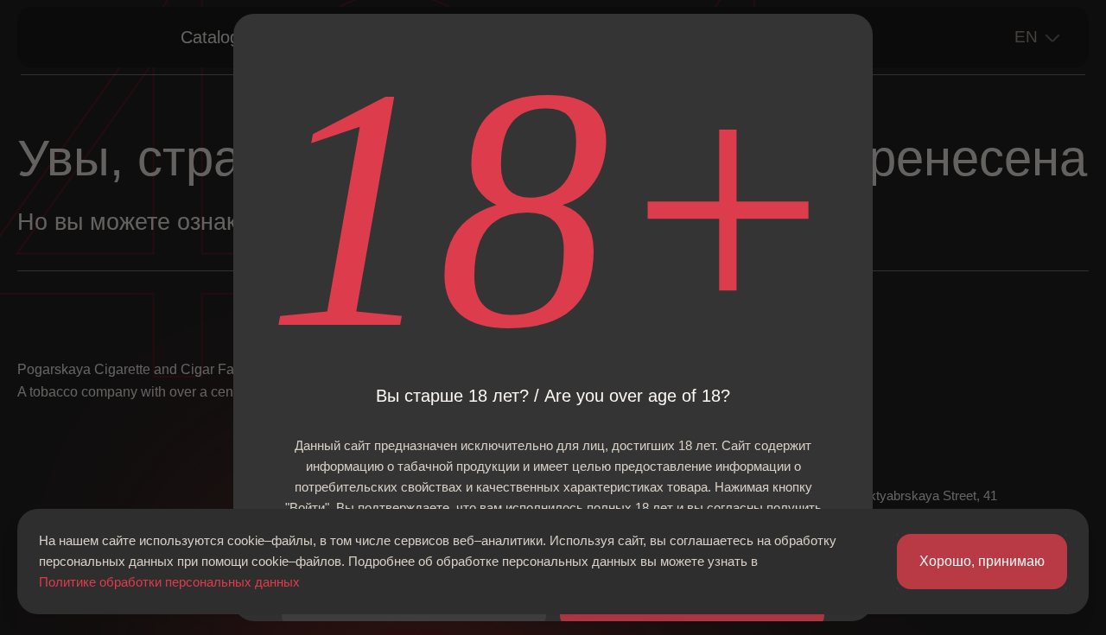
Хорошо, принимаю (982, 561)
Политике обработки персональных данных (169, 582)
